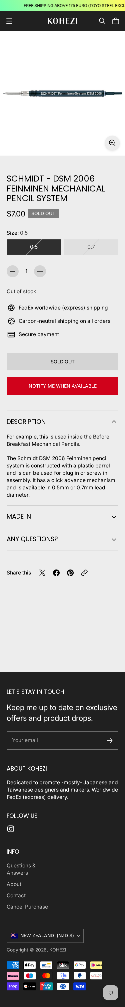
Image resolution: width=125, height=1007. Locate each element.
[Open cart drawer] (115, 21)
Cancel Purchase (27, 907)
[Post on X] (42, 573)
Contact (16, 895)
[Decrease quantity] (13, 271)
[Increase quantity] (40, 271)
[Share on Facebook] (56, 573)
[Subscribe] (109, 740)
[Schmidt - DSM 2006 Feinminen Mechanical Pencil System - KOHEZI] (62, 93)
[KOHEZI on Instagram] (11, 829)
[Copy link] (84, 573)
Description (26, 421)
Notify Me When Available (63, 386)
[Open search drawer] (102, 21)
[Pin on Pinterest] (70, 573)
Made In (19, 516)
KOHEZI (57, 949)
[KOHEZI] (63, 21)
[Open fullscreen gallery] (112, 143)
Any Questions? (32, 539)
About (14, 884)
